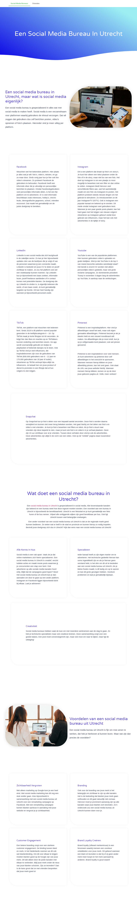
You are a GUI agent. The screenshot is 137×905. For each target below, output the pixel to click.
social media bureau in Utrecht (44, 506)
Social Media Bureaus (19, 3)
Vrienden (35, 3)
